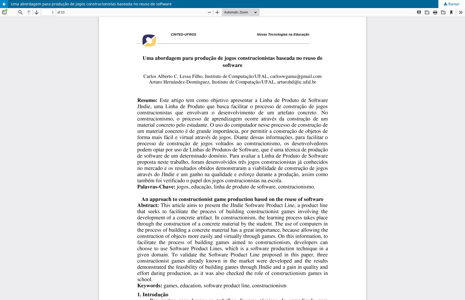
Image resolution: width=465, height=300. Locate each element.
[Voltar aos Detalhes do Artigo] (4, 4)
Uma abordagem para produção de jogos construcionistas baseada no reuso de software (91, 3)
